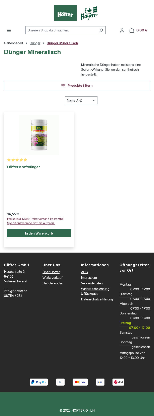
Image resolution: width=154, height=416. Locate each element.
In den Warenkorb (39, 233)
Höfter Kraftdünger (23, 167)
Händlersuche (53, 283)
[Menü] (9, 30)
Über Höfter (51, 272)
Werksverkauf (53, 278)
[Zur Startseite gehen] (77, 13)
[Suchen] (101, 30)
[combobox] (60, 30)
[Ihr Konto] (122, 30)
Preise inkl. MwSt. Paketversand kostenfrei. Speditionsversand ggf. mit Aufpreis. (35, 221)
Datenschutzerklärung (97, 299)
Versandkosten (92, 283)
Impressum (89, 278)
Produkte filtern (80, 86)
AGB (84, 272)
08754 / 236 (13, 296)
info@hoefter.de (15, 291)
